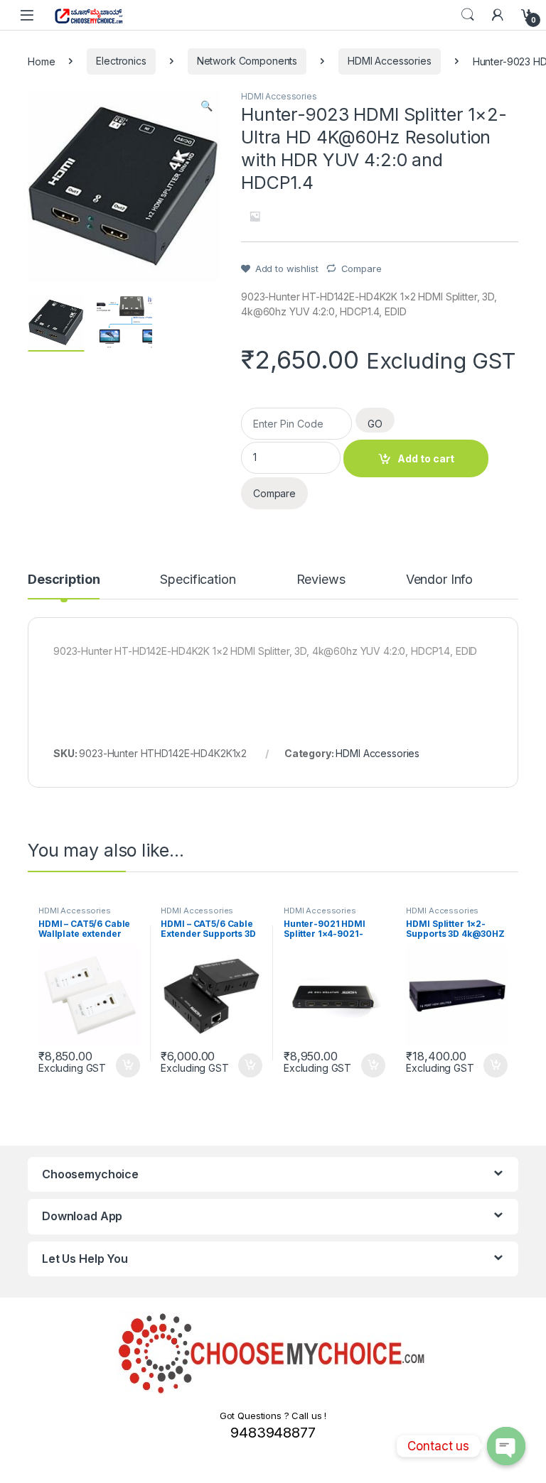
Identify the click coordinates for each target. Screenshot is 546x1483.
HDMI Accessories (390, 61)
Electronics (121, 61)
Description (64, 580)
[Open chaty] (506, 1446)
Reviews (321, 580)
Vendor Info (439, 580)
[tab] (64, 586)
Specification (197, 580)
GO (375, 424)
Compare (361, 268)
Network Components (247, 61)
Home (41, 61)
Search (468, 15)
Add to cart (425, 458)
